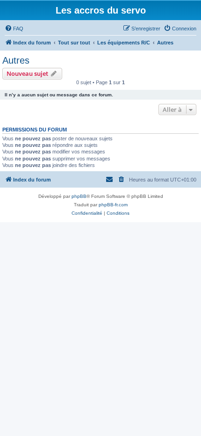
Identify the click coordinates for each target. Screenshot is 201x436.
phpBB (79, 196)
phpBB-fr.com (113, 204)
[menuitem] (14, 28)
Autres (15, 60)
